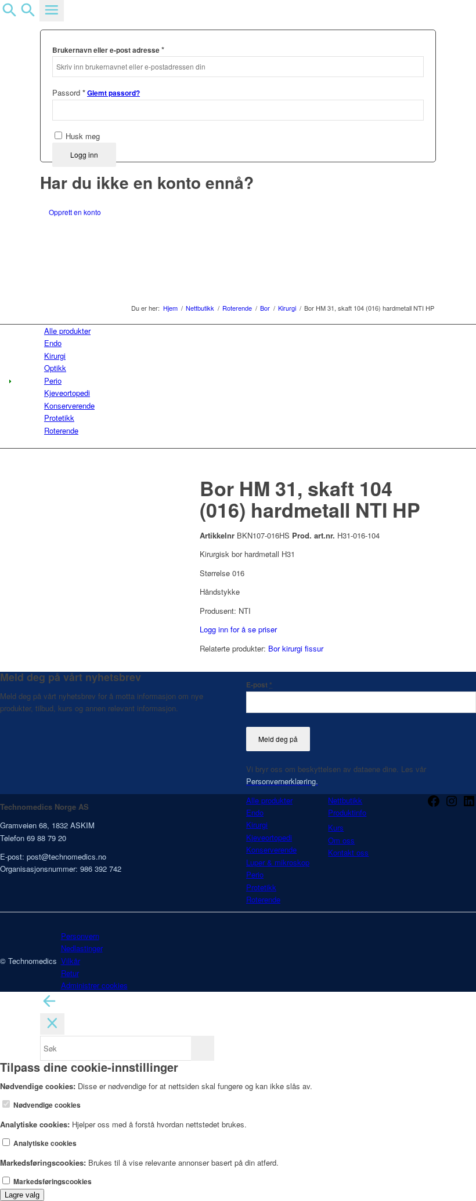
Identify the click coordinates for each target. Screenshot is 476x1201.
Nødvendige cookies (46, 1105)
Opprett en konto (75, 212)
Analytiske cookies (44, 1143)
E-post (259, 685)
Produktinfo (347, 812)
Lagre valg (22, 1195)
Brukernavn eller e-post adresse (108, 49)
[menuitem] (240, 331)
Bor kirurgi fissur (295, 648)
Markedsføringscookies (52, 1182)
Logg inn (84, 154)
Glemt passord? (113, 93)
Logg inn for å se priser (238, 629)
